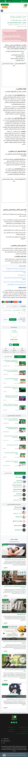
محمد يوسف (4, 638)
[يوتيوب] (22, 1)
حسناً (4, 755)
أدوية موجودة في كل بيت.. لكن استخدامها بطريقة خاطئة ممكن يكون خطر (11, 371)
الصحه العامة (12, 16)
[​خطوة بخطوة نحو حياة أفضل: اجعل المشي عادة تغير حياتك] (14, 661)
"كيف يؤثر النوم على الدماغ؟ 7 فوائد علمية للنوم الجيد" (16, 268)
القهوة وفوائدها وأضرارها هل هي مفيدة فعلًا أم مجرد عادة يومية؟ (14, 272)
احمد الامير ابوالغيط (6, 365)
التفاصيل (5, 567)
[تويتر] (24, 1)
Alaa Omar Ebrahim (6, 465)
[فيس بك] (26, 1)
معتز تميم (4, 556)
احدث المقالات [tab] (20, 356)
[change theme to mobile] (2, 1)
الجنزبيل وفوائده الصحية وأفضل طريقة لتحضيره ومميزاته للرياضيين (15, 278)
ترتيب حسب (14, 306)
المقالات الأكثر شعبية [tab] (8, 356)
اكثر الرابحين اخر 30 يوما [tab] (20, 473)
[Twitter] (18, 302)
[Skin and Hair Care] (14, 605)
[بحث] (2, 11)
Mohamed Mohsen (6, 611)
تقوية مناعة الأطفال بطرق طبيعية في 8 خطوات (11, 453)
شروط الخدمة (10, 727)
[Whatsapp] (5, 302)
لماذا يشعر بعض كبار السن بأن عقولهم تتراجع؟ (16, 284)
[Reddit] (16, 302)
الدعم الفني (11, 729)
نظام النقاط (10, 731)
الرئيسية (24, 16)
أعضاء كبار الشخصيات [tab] (8, 473)
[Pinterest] (7, 302)
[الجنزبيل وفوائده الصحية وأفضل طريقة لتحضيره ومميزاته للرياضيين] (14, 632)
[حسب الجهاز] (5, 1)
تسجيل (5, 319)
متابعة (16, 344)
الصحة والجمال (19, 16)
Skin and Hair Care (22, 275)
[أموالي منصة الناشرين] (25, 5)
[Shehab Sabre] (14, 331)
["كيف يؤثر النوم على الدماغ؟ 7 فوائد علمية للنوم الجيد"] (14, 550)
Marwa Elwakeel (5, 431)
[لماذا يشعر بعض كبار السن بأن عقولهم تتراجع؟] (14, 690)
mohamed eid (5, 583)
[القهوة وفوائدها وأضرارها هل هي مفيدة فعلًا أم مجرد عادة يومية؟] (14, 577)
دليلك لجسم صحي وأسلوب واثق (12, 444)
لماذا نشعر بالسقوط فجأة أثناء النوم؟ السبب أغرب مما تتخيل (10, 388)
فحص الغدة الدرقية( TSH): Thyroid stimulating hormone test (11, 428)
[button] (3, 302)
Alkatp (3, 696)
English (9, 1)
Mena (4, 448)
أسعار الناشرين (23, 731)
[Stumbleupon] (14, 302)
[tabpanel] (14, 488)
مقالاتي (4, 391)
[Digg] (12, 302)
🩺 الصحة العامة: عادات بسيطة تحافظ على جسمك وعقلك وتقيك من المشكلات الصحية (10, 361)
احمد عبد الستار (5, 440)
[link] (14, 341)
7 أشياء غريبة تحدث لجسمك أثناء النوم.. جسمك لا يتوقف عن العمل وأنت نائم (11, 396)
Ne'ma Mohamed (5, 667)
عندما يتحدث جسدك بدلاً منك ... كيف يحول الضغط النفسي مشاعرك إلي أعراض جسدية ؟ (10, 405)
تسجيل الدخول (12, 319)
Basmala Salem (5, 423)
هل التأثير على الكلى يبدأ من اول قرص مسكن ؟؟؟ (11, 462)
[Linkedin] (9, 302)
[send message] (10, 345)
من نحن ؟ (24, 729)
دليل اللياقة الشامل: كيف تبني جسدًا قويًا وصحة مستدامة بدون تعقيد (11, 419)
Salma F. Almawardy (16, 310)
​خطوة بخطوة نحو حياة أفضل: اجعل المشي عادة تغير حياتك (14, 281)
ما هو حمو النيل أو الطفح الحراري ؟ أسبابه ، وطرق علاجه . (11, 379)
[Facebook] (20, 302)
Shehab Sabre (14, 339)
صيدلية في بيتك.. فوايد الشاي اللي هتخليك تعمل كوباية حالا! (11, 436)
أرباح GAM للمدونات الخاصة (21, 733)
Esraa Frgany (5, 374)
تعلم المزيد (8, 755)
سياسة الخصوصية (22, 727)
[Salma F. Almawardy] (23, 311)
